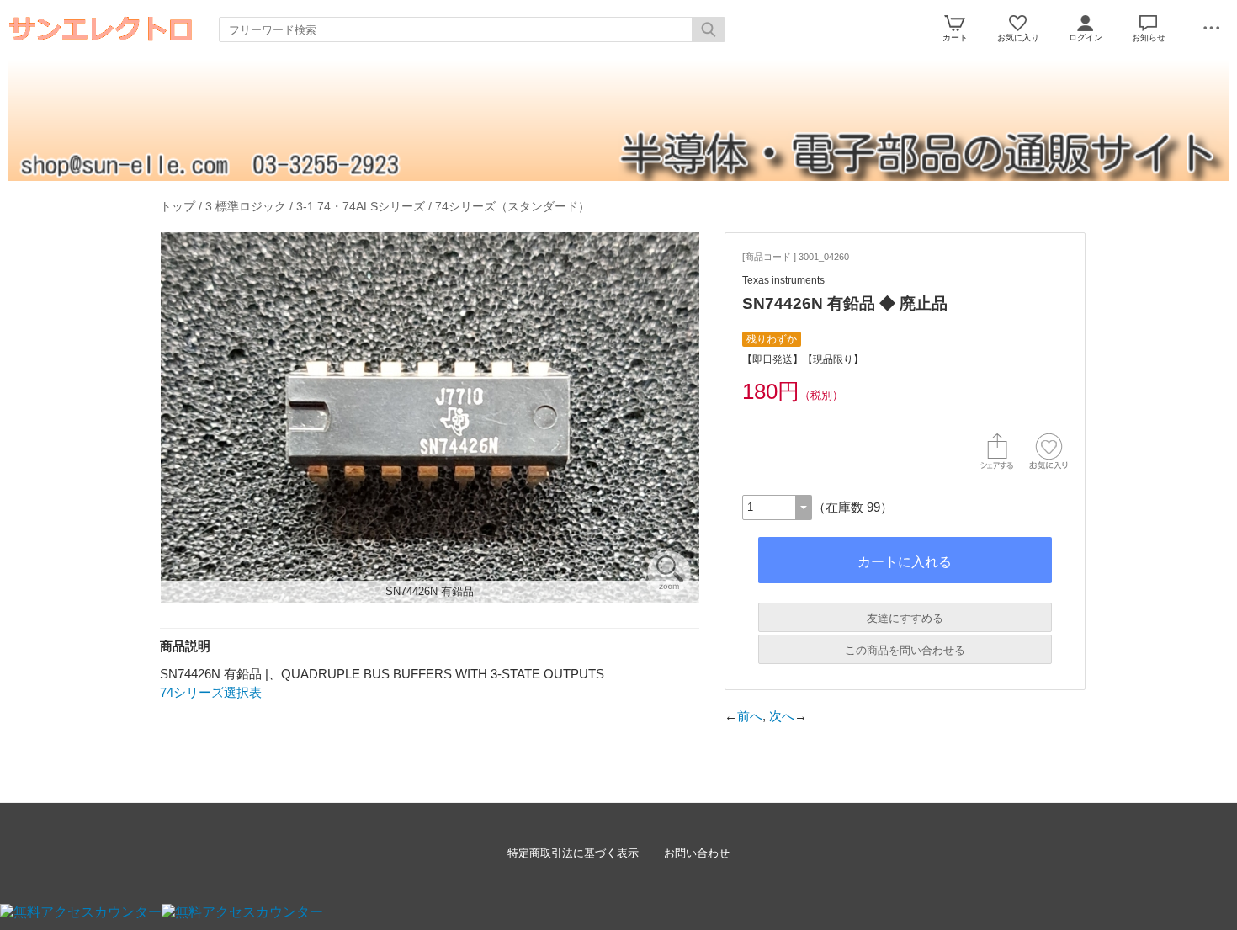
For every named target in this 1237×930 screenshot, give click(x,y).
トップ (177, 206)
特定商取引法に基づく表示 (573, 853)
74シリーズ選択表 (211, 692)
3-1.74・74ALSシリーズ (360, 206)
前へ (749, 716)
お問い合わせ (697, 853)
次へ (781, 716)
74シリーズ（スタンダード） (512, 206)
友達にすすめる (905, 618)
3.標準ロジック (245, 206)
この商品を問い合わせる (905, 650)
